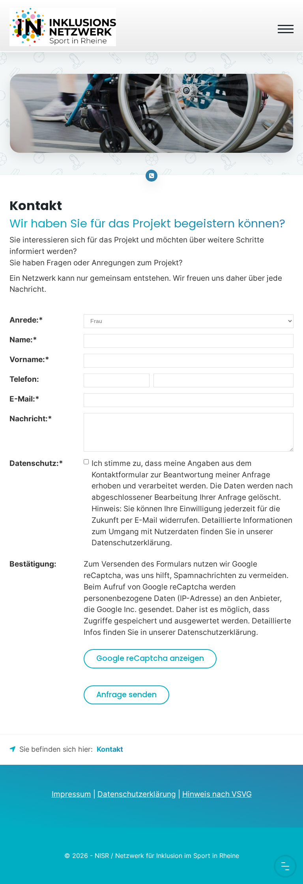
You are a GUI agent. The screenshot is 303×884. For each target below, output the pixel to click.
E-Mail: (24, 399)
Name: (23, 339)
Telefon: (24, 379)
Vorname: (29, 359)
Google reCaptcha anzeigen (150, 658)
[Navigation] (283, 25)
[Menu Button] (285, 866)
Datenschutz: (36, 463)
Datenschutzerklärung (136, 794)
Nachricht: (30, 418)
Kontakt (110, 749)
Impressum (71, 794)
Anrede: (26, 320)
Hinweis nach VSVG (217, 794)
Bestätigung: (32, 564)
